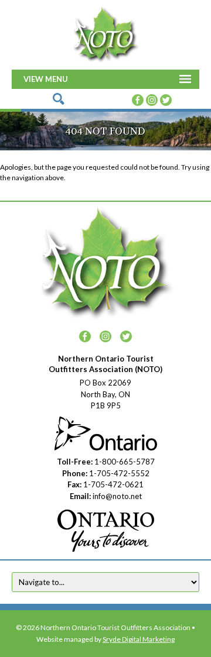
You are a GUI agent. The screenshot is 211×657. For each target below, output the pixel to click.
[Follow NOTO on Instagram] (152, 98)
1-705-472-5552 (119, 473)
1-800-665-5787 (124, 461)
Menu (56, 79)
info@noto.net (117, 496)
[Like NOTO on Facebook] (138, 98)
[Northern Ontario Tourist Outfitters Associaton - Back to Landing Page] (105, 33)
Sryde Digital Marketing (139, 639)
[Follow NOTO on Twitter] (166, 98)
